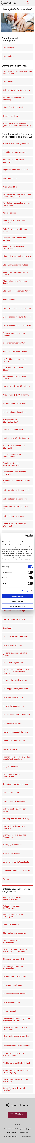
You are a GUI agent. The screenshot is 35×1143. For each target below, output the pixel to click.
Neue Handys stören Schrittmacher (11, 775)
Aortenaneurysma (10, 178)
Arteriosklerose (9, 213)
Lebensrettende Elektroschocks (16, 1046)
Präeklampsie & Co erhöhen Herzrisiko (14, 473)
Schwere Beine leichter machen (16, 90)
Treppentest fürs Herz (12, 853)
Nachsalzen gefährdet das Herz (16, 438)
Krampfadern (8, 81)
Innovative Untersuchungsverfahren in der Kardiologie (17, 1019)
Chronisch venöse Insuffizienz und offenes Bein (17, 72)
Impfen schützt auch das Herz (15, 732)
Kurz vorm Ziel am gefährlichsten (16, 386)
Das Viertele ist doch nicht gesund (17, 308)
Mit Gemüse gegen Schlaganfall (16, 395)
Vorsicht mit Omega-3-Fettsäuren (17, 870)
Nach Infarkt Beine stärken (14, 429)
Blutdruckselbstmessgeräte (14, 933)
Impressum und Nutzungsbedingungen (17, 1129)
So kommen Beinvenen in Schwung (13, 98)
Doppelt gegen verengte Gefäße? (16, 317)
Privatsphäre (23, 1133)
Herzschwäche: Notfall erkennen (16, 714)
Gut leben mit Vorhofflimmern (15, 636)
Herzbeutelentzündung (12, 645)
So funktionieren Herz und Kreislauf (14, 1089)
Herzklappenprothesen (12, 985)
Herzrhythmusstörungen (13, 706)
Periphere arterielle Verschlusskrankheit (11, 464)
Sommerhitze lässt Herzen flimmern (14, 827)
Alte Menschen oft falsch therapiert (13, 161)
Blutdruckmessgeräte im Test (15, 265)
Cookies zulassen (17, 596)
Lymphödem (8, 56)
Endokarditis (8, 628)
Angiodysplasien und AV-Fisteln (16, 169)
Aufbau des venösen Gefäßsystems (11, 907)
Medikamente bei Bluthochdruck (16, 1063)
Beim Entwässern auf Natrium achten (15, 230)
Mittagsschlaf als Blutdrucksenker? (10, 421)
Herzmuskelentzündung (13, 697)
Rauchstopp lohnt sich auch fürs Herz (16, 481)
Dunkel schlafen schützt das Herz (17, 325)
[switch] (30, 572)
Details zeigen (25, 590)
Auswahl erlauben (17, 601)
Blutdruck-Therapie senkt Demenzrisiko (13, 247)
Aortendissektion (10, 187)
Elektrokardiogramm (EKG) (14, 959)
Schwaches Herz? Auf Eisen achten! (14, 810)
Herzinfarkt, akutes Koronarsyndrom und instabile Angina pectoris (16, 671)
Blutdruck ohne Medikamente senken (15, 273)
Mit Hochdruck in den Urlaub (14, 403)
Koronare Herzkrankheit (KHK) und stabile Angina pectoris (17, 758)
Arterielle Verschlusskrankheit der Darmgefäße (17, 204)
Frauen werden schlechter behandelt (14, 334)
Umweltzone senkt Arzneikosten (16, 862)
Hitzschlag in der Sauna (12, 723)
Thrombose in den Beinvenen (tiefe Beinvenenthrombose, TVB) (17, 124)
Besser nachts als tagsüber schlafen (14, 239)
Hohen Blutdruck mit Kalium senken (14, 377)
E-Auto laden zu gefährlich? (14, 619)
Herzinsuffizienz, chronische (15, 680)
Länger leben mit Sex (11, 766)
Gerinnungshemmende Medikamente (13, 967)
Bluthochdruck (9, 299)
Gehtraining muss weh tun (14, 343)
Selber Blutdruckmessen (13, 516)
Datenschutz (11, 1133)
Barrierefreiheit (26, 1137)
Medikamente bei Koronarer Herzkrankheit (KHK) (17, 1071)
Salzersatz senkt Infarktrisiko (15, 499)
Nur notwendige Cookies (17, 606)
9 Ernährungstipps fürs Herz (14, 152)
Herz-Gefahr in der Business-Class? (15, 369)
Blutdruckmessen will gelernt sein (17, 256)
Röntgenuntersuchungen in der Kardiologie (16, 1080)
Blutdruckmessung (11, 924)
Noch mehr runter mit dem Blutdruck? (14, 447)
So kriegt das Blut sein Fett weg (16, 818)
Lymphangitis (8, 47)
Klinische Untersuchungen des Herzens (16, 1037)
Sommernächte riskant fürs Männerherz (14, 836)
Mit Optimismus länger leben (15, 412)
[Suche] (28, 3)
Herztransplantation (11, 1002)
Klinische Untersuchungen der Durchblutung (15, 1028)
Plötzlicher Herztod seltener (14, 801)
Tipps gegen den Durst (12, 844)
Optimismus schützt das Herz (15, 784)
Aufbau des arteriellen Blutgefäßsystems (12, 898)
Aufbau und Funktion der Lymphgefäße (13, 915)
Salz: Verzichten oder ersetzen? (16, 490)
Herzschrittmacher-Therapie (15, 994)
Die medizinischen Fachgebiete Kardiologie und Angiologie (16, 950)
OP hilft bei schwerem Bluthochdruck (12, 455)
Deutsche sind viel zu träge (14, 610)
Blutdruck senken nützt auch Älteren (15, 282)
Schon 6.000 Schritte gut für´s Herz (15, 507)
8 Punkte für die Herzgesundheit (16, 143)
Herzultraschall (9, 1011)
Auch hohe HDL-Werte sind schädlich (14, 221)
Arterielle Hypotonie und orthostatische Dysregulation (17, 195)
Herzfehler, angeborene (13, 662)
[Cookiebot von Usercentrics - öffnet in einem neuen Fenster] (25, 535)
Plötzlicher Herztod (11, 792)
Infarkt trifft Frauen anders (14, 740)
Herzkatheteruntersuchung (14, 976)
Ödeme (6, 879)
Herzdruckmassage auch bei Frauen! (15, 654)
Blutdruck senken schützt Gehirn (16, 291)
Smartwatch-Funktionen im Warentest (14, 525)
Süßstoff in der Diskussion (14, 107)
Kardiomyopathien (10, 749)
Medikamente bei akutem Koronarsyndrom (13, 1054)
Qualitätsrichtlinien (10, 1137)
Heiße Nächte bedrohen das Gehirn (14, 360)
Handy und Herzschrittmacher (15, 351)
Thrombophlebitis (10, 116)
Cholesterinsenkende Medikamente (12, 941)
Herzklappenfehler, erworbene (15, 688)
